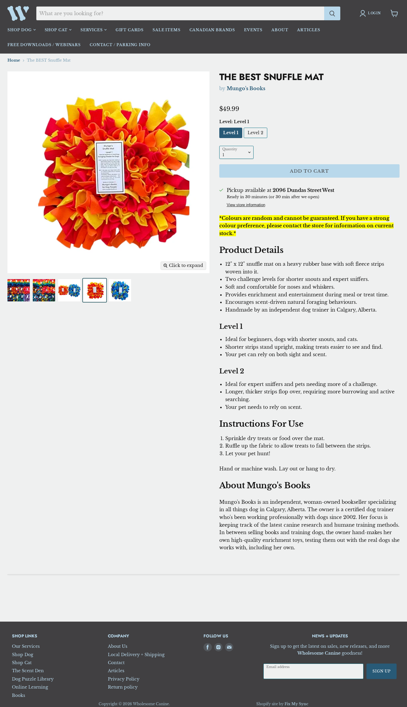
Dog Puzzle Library (33, 679)
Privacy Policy (123, 679)
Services (92, 30)
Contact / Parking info (120, 45)
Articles (308, 30)
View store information (246, 205)
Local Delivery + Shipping (136, 654)
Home (13, 60)
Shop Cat (57, 30)
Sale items (166, 30)
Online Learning (30, 687)
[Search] (332, 13)
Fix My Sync (296, 704)
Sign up (381, 671)
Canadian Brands (212, 30)
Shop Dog (20, 30)
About (279, 30)
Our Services (26, 646)
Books (18, 695)
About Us (117, 646)
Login (374, 13)
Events (253, 30)
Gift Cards (130, 30)
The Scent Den (28, 670)
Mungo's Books (246, 88)
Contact (116, 662)
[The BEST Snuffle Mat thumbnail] (18, 290)
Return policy (123, 687)
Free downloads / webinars (44, 45)
